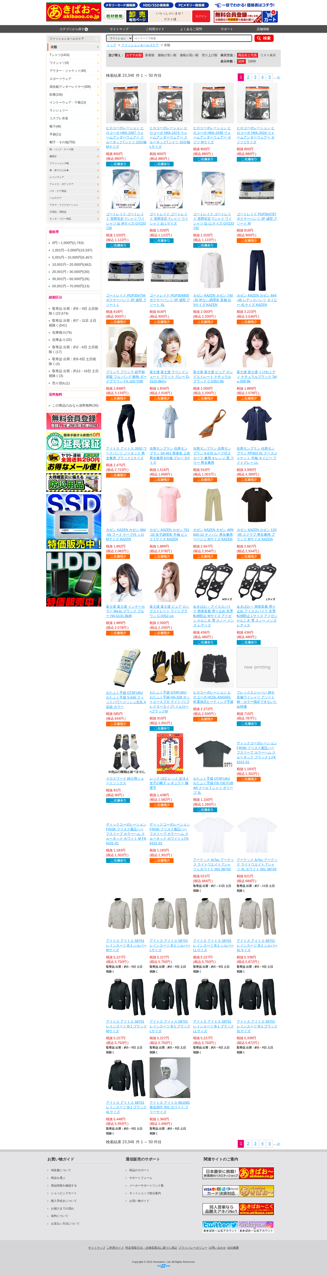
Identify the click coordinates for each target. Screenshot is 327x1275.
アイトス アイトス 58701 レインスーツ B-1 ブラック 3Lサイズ (257, 1026)
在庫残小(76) (62, 332)
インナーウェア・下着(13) (68, 102)
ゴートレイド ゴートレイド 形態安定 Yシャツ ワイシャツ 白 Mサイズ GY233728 (126, 221)
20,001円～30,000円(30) (71, 272)
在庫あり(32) (62, 340)
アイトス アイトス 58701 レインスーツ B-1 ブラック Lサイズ (170, 1026)
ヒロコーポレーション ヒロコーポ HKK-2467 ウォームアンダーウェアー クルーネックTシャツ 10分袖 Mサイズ (126, 137)
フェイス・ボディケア (61, 184)
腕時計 (53, 156)
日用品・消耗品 (58, 211)
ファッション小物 (59, 163)
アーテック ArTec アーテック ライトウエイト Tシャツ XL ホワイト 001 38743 (257, 864)
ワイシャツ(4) (59, 63)
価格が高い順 (189, 55)
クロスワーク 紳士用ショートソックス (125, 781)
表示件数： (228, 61)
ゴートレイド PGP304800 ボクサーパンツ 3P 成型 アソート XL (170, 300)
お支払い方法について (65, 1223)
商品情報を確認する (64, 1185)
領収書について (61, 1170)
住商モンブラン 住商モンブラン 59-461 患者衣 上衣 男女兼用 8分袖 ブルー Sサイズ (170, 455)
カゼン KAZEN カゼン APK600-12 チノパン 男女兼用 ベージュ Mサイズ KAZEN (213, 534)
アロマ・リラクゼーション (64, 205)
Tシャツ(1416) (59, 55)
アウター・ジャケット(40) (68, 70)
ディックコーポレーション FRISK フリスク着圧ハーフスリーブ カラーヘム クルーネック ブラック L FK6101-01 (257, 752)
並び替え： (116, 55)
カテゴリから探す (72, 29)
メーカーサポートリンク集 (146, 1185)
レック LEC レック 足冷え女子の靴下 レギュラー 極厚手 (169, 783)
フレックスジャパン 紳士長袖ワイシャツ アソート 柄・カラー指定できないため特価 (257, 699)
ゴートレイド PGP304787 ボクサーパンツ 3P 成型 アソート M (257, 218)
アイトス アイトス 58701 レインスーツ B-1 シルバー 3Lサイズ (257, 945)
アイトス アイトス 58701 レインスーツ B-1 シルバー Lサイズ (170, 945)
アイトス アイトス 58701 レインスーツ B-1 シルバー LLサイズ (213, 945)
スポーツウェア (60, 79)
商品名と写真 (247, 55)
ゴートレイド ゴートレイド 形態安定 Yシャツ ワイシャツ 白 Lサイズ (169, 218)
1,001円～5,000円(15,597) (72, 250)
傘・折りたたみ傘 (59, 170)
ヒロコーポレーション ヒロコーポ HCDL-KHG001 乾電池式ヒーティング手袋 (213, 697)
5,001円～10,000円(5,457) (72, 257)
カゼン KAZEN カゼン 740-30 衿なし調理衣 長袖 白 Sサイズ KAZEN (213, 300)
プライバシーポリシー (193, 1247)
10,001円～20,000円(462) (71, 264)
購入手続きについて (64, 1201)
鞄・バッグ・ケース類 (61, 149)
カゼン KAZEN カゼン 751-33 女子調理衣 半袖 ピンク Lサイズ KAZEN (169, 534)
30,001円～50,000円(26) (71, 279)
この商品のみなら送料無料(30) (75, 405)
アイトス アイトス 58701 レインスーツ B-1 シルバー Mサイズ (126, 945)
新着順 (149, 55)
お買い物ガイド (139, 1201)
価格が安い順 (167, 55)
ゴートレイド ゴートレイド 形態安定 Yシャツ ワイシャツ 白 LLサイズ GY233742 (213, 221)
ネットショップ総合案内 (145, 1193)
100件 (252, 61)
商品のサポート (139, 1170)
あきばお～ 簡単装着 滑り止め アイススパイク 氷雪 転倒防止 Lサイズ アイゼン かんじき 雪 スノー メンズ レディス (257, 616)
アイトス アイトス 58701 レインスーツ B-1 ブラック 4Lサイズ (126, 1107)
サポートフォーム (140, 1178)
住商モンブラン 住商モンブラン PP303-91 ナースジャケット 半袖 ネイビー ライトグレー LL (257, 455)
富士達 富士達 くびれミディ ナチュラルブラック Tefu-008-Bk (257, 376)
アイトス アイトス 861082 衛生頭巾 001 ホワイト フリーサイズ (170, 1107)
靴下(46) (55, 126)
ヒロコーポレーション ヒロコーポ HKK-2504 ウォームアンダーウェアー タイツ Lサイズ (256, 135)
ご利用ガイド (155, 29)
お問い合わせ (217, 1247)
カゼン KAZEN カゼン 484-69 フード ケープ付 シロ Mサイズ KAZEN (126, 534)
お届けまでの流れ (62, 1208)
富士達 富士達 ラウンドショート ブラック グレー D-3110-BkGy (170, 376)
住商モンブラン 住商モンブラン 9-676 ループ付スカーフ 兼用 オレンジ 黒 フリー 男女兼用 (213, 455)
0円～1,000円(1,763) (68, 243)
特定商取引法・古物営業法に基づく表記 (151, 1247)
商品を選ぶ (58, 1178)
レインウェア (57, 177)
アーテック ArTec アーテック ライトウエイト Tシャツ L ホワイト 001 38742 (213, 864)
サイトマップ (119, 29)
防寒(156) (56, 94)
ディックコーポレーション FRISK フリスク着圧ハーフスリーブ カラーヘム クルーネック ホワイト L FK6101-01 (170, 833)
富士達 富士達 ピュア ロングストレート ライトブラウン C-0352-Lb (169, 611)
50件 (241, 61)
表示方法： (228, 55)
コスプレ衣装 (59, 118)
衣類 (54, 47)
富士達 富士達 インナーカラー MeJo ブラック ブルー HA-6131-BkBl (125, 611)
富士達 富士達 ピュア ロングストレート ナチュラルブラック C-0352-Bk (213, 376)
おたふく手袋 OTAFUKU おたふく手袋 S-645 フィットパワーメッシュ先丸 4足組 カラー (126, 700)
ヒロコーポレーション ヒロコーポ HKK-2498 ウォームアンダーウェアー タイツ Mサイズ (212, 135)
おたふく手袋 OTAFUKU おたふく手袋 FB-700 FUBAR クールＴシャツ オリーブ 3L (213, 786)
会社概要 (233, 1247)
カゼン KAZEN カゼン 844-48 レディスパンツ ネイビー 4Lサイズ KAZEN (257, 300)
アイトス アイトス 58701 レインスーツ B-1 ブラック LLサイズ (213, 1026)
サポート (227, 29)
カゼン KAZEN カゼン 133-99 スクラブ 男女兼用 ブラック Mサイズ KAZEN (256, 534)
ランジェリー (59, 110)
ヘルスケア (56, 198)
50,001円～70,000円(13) (71, 286)
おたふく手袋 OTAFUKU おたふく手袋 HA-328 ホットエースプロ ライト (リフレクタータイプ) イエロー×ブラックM (170, 701)
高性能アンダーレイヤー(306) (70, 86)
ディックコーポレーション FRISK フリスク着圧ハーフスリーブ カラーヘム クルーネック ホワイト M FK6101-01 (126, 833)
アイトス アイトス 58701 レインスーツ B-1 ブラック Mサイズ (126, 1026)
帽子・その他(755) (62, 142)
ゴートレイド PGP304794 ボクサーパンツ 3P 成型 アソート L (126, 300)
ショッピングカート (64, 1193)
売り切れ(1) (61, 383)
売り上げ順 (209, 55)
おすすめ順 (134, 55)
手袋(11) (55, 134)
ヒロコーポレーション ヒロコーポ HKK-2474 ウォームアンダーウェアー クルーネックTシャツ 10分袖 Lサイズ (170, 137)
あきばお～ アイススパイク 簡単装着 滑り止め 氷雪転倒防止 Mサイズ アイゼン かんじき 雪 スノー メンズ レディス (213, 616)
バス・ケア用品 (58, 191)
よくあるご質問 (191, 29)
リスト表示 (268, 55)
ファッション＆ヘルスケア (67, 38)
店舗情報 (263, 29)
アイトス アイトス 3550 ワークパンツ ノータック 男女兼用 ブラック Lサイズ (126, 453)
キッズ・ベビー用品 (60, 218)
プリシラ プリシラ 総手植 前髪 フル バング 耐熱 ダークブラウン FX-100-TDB (126, 376)
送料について (59, 1216)
